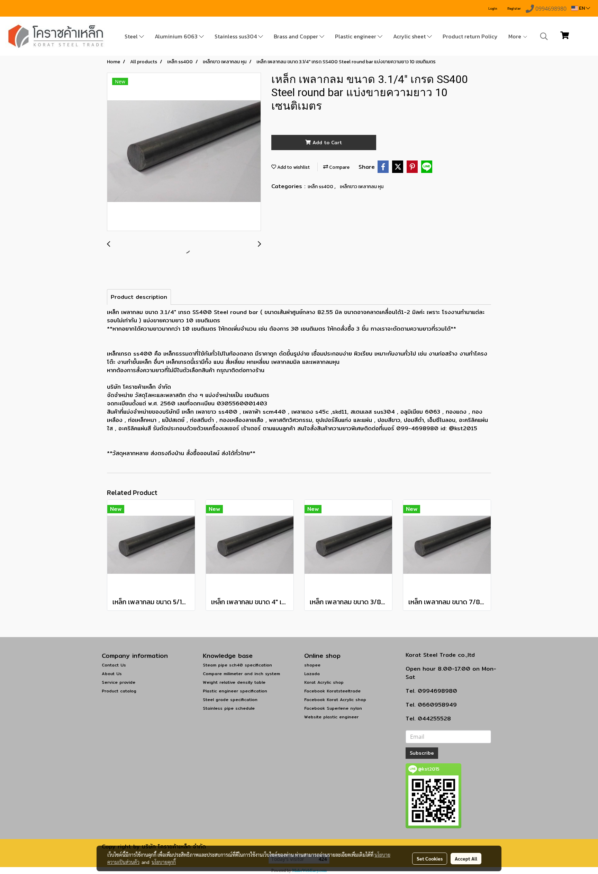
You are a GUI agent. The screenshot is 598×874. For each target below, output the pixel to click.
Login (492, 8)
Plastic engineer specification (235, 691)
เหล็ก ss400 (321, 186)
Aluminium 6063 (177, 36)
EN (582, 8)
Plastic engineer (356, 36)
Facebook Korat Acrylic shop (335, 699)
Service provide (118, 682)
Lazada (312, 673)
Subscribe (422, 753)
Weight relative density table (234, 682)
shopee (312, 665)
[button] (544, 36)
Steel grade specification (230, 699)
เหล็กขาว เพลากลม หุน (361, 186)
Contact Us (114, 665)
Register (514, 8)
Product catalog (119, 691)
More (515, 36)
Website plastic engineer (331, 717)
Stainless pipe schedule (229, 708)
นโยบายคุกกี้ (164, 862)
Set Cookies (430, 858)
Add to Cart (326, 142)
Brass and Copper (296, 36)
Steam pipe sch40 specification (237, 665)
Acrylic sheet (410, 36)
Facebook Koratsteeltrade (332, 691)
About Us (112, 673)
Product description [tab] (139, 297)
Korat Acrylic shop (324, 682)
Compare (339, 167)
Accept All (466, 858)
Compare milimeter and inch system (241, 673)
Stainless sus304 (236, 36)
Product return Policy (470, 36)
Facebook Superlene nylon (333, 708)
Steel (132, 36)
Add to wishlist (293, 167)
